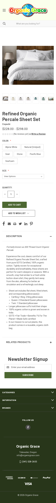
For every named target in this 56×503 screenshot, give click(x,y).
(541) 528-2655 (29, 461)
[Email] (9, 224)
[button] (37, 134)
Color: (5, 141)
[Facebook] (3, 224)
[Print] (14, 224)
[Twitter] (20, 224)
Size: (4, 171)
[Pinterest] (31, 224)
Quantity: (7, 187)
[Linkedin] (25, 224)
